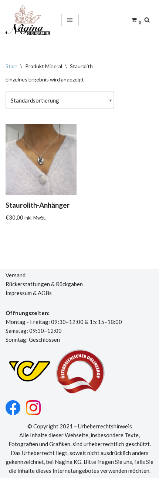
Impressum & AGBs (29, 293)
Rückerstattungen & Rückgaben (44, 284)
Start (11, 66)
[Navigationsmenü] (69, 20)
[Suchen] (147, 20)
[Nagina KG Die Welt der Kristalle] (28, 20)
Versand (16, 275)
